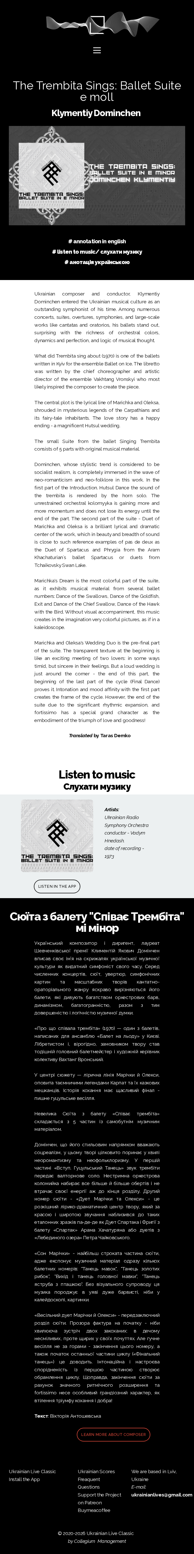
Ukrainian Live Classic (33, 1471)
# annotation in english (97, 241)
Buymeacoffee (94, 1510)
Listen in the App (57, 886)
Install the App (24, 1479)
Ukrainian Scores (97, 1471)
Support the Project (99, 1495)
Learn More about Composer (113, 1434)
